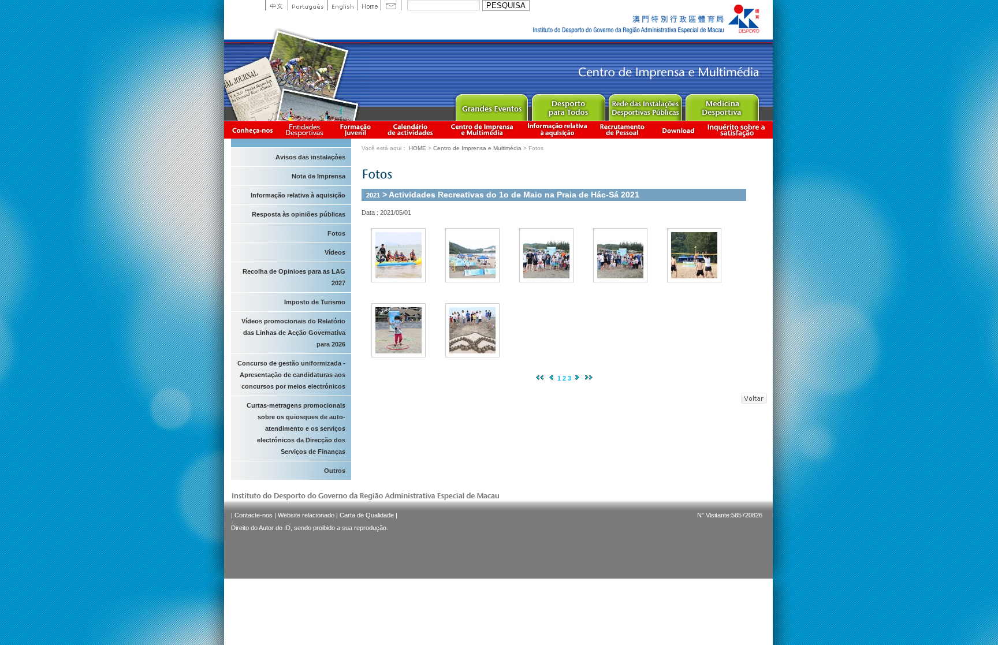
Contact (391, 5)
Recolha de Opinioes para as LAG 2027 (294, 277)
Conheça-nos (252, 130)
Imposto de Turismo (314, 302)
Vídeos (335, 252)
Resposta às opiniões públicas (298, 214)
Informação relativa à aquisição (557, 130)
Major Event (491, 105)
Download (678, 130)
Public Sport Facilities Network (644, 105)
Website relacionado (306, 515)
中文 (276, 5)
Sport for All (568, 105)
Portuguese (307, 5)
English (342, 5)
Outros (334, 470)
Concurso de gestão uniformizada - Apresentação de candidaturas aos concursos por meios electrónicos (291, 375)
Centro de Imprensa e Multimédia (482, 130)
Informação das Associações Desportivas (306, 130)
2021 (373, 195)
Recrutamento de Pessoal (623, 130)
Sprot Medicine (721, 105)
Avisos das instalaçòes (310, 157)
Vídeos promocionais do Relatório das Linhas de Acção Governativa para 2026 (293, 333)
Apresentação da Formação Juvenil (355, 130)
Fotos (336, 233)
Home (369, 5)
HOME (417, 148)
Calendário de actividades (410, 130)
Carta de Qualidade (367, 515)
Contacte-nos (253, 515)
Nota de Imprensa (318, 176)
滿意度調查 (738, 130)
